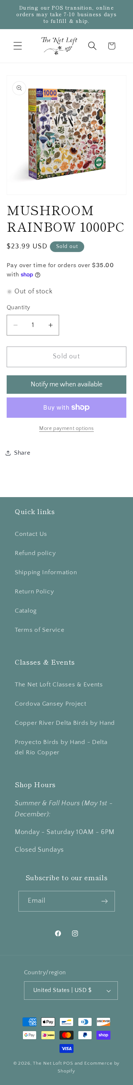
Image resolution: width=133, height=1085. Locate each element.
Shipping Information (46, 572)
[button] (18, 46)
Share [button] (22, 453)
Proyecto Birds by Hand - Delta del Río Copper (61, 747)
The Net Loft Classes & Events (59, 684)
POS (68, 1063)
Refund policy (35, 553)
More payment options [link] (66, 428)
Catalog (26, 610)
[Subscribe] (105, 901)
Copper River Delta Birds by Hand (65, 723)
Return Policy (34, 591)
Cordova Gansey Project (50, 703)
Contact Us (31, 534)
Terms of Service (40, 630)
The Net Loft (48, 1063)
